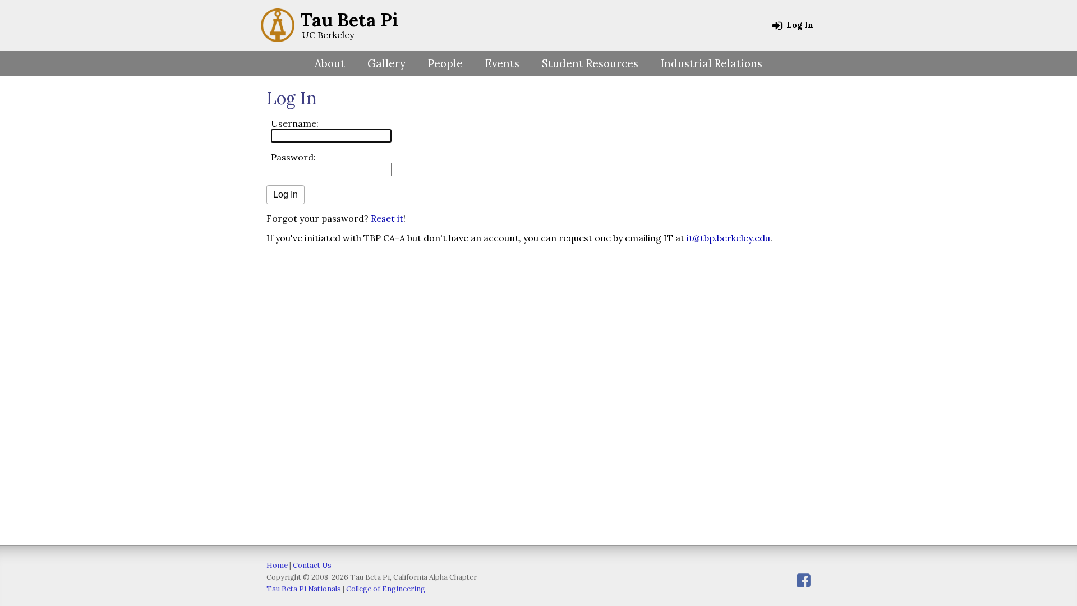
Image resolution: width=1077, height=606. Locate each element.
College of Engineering (385, 589)
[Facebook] (804, 580)
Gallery (386, 63)
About (330, 63)
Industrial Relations (711, 63)
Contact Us (312, 565)
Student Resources (590, 63)
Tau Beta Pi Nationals (303, 589)
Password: (293, 157)
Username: (295, 123)
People (445, 63)
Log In (798, 25)
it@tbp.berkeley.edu (728, 238)
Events (502, 63)
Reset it (387, 218)
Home (277, 565)
